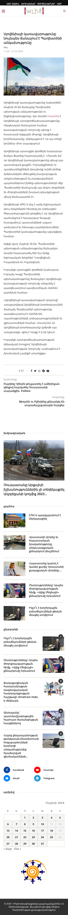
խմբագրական (14, 433)
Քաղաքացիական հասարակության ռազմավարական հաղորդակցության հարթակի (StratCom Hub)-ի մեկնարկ (21, 691)
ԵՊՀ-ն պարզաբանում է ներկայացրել (45, 516)
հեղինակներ (28, 3)
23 (33, 837)
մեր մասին (13, 3)
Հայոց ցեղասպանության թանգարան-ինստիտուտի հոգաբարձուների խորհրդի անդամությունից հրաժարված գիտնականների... (21, 746)
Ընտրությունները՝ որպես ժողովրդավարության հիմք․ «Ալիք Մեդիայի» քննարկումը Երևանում (46, 590)
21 (16, 837)
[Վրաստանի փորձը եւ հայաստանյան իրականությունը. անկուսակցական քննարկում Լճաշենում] (14, 542)
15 (24, 830)
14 (16, 830)
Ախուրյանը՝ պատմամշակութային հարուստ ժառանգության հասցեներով (21, 718)
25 (51, 837)
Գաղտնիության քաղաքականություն (34, 909)
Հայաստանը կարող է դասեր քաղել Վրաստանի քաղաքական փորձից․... (46, 567)
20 (8, 837)
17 (42, 830)
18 (51, 830)
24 (42, 837)
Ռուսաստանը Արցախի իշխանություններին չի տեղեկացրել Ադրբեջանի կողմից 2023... (34, 489)
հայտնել (53, 116)
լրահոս (9, 506)
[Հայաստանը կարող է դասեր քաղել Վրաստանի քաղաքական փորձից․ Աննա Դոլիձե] (14, 569)
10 (42, 824)
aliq (5, 47)
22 (24, 837)
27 (8, 843)
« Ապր (8, 848)
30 (33, 843)
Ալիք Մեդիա (52, 906)
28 (16, 843)
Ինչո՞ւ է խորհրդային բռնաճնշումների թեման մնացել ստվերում (45, 611)
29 (24, 843)
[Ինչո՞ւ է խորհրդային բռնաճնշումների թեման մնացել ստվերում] (14, 613)
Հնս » (17, 848)
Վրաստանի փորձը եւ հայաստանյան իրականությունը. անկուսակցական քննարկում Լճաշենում (44, 544)
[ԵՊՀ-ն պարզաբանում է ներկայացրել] (14, 520)
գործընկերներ (46, 3)
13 (8, 830)
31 (42, 843)
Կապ (59, 3)
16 (33, 830)
